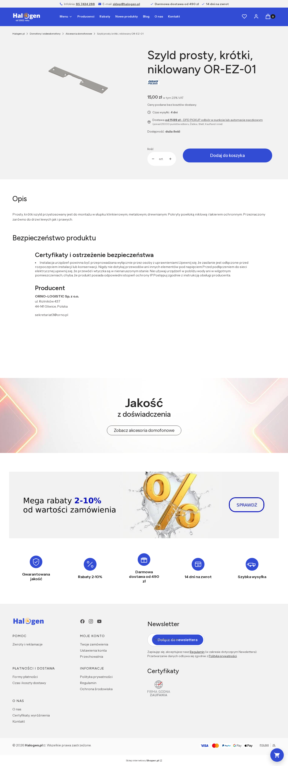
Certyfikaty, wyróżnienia (31, 715)
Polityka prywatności (96, 677)
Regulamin (88, 683)
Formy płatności (25, 677)
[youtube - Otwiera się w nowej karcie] (99, 621)
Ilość (150, 149)
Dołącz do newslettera (178, 639)
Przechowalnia (91, 656)
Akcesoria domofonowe (79, 33)
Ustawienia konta (93, 650)
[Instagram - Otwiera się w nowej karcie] (90, 621)
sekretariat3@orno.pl (51, 315)
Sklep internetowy (142, 760)
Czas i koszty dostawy (29, 683)
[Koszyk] (277, 755)
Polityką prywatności (223, 656)
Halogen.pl (18, 33)
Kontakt (18, 721)
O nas (16, 709)
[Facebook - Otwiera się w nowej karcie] (82, 621)
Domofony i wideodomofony (45, 33)
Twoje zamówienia (94, 644)
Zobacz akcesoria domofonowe (144, 430)
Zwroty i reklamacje (27, 644)
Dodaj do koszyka (227, 155)
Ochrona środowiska (96, 689)
